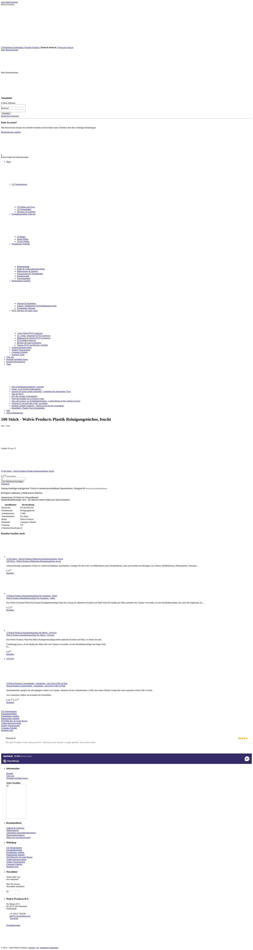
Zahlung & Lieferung (15, 828)
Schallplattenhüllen (9, 714)
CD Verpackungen (19, 184)
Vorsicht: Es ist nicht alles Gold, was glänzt (29, 403)
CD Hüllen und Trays (26, 207)
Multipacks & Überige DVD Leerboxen (33, 338)
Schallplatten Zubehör (21, 244)
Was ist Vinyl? (18, 394)
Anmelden (6, 114)
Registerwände (23, 276)
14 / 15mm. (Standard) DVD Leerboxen (33, 336)
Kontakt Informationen (15, 362)
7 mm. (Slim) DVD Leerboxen (30, 333)
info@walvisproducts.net (19, 916)
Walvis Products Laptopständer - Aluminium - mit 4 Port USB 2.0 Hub (35, 686)
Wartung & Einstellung (26, 303)
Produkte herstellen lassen (17, 359)
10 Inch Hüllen (23, 241)
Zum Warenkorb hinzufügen (12, 482)
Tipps (8, 364)
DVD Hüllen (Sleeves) (26, 340)
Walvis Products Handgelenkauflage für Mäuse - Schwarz (30, 635)
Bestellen (10, 573)
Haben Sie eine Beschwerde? (18, 837)
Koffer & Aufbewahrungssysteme (31, 269)
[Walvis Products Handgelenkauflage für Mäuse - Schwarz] (129, 621)
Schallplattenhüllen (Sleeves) (24, 214)
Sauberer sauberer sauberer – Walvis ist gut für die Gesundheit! (38, 406)
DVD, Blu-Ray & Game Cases (25, 310)
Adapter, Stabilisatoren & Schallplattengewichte (37, 306)
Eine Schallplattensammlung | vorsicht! (28, 387)
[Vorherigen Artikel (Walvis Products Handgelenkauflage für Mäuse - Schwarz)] (126, 437)
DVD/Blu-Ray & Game (11, 721)
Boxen (29, 857)
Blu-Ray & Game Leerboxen (29, 343)
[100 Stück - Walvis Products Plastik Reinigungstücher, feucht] (27, 471)
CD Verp (5, 711)
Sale (8, 410)
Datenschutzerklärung (15, 835)
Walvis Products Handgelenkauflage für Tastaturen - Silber (30, 598)
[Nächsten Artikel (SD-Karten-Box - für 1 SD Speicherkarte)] (126, 460)
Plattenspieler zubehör (10, 718)
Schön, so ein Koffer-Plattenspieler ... (27, 389)
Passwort (5, 108)
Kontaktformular (13, 925)
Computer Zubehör (20, 352)
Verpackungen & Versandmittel (30, 274)
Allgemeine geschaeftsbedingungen (21, 833)
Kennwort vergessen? (10, 116)
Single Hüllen (22, 239)
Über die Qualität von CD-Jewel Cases (28, 399)
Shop (8, 162)
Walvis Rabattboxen (14, 413)
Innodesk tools (7, 730)
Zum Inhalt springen (9, 2)
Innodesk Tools (18, 354)
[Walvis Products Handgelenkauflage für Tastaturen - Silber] (129, 584)
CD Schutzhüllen (24, 209)
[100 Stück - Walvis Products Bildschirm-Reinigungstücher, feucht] (129, 547)
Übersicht (5, 484)
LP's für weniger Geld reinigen (24, 396)
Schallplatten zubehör (10, 716)
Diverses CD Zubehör (26, 212)
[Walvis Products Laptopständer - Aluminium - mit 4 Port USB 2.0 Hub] (129, 672)
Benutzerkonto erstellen (11, 132)
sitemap (32, 948)
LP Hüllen (21, 237)
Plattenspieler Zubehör (21, 281)
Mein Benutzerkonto (9, 50)
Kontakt (9, 773)
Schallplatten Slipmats (26, 308)
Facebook (14, 918)
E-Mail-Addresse (8, 103)
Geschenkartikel (23, 278)
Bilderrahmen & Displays (27, 271)
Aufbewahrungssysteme (22, 347)
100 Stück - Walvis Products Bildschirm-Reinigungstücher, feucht (33, 561)
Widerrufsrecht (12, 830)
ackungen (13, 711)
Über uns (10, 357)
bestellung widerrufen (49, 948)
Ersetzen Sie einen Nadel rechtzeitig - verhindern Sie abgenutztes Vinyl (41, 391)
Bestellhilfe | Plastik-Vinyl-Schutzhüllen (28, 408)
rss (38, 948)
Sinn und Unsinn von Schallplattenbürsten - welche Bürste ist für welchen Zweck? (46, 401)
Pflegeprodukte (23, 266)
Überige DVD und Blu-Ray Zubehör (32, 345)
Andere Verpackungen (21, 350)
